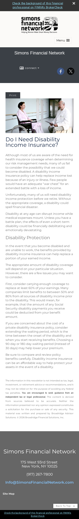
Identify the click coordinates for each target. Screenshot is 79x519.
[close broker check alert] (73, 3)
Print (13, 95)
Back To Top (63, 506)
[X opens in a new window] (70, 73)
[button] (63, 40)
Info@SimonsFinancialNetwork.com (39, 482)
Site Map (9, 493)
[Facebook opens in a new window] (60, 73)
